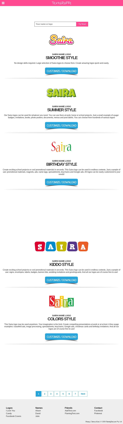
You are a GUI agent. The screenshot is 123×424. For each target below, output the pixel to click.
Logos (9, 408)
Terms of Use (95, 422)
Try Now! (82, 24)
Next (83, 394)
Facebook (98, 411)
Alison (38, 411)
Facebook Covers (13, 416)
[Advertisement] (62, 12)
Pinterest (98, 413)
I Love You (10, 411)
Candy (9, 413)
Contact (98, 408)
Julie (37, 416)
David (37, 413)
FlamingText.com (72, 413)
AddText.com (70, 411)
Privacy (88, 422)
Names (39, 408)
